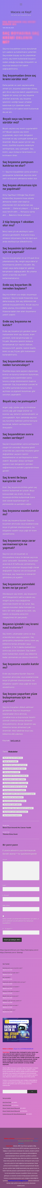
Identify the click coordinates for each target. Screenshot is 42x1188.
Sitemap (20, 952)
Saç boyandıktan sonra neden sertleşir (14, 779)
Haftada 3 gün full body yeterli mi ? (12, 1000)
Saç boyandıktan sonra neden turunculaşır (15, 783)
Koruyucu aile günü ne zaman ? (11, 991)
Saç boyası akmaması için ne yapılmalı (14, 790)
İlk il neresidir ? (7, 977)
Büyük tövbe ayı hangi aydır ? (11, 996)
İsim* (4, 885)
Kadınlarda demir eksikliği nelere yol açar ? (14, 982)
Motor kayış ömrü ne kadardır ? (11, 986)
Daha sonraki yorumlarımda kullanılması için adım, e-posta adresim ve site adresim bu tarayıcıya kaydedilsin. (21, 921)
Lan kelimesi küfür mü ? (9, 1010)
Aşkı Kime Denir (7, 1102)
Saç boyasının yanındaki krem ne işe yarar (15, 811)
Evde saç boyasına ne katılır (11, 772)
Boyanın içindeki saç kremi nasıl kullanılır (15, 765)
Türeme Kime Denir (10, 834)
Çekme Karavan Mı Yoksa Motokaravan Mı (14, 1114)
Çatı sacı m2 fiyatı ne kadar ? (10, 1005)
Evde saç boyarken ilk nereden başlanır (14, 768)
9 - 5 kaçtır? (7, 929)
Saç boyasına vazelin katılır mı (12, 804)
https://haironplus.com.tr (29, 950)
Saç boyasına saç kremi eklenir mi (13, 797)
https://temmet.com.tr (8, 952)
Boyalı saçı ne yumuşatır (10, 761)
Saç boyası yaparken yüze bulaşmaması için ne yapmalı (19, 793)
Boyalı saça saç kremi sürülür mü (13, 758)
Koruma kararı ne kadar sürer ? (11, 972)
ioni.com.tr (15, 740)
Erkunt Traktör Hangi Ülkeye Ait (11, 1108)
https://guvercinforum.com (10, 950)
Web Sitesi (6, 905)
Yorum (5, 859)
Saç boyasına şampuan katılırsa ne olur (14, 801)
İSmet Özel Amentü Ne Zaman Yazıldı (17, 828)
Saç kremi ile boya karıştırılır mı (12, 815)
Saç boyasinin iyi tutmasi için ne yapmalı (15, 786)
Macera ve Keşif (21, 12)
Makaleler (13, 751)
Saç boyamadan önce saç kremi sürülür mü (15, 775)
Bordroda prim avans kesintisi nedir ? (13, 968)
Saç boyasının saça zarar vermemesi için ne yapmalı (18, 808)
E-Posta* (6, 895)
